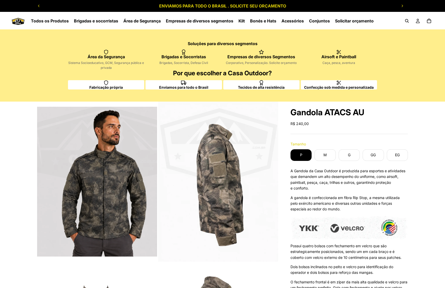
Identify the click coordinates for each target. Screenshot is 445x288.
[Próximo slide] (402, 6)
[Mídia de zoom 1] (97, 182)
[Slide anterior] (39, 6)
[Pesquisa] (407, 21)
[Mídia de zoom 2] (218, 182)
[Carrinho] (429, 21)
